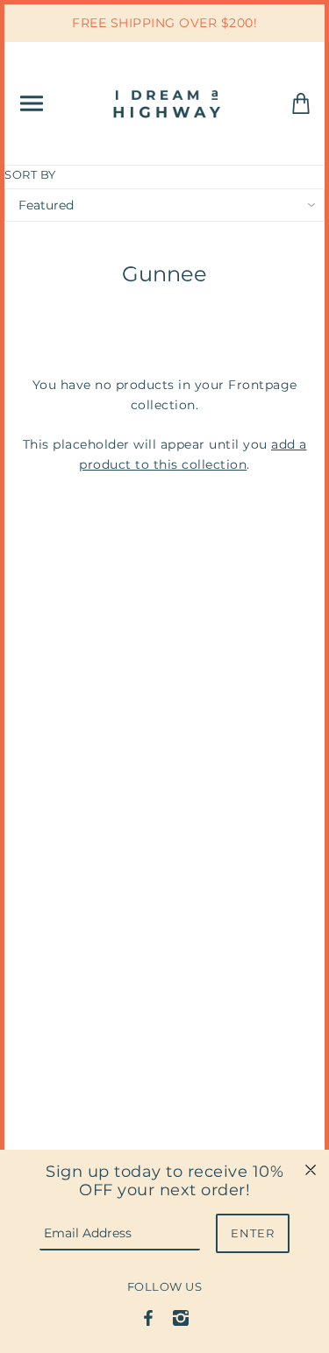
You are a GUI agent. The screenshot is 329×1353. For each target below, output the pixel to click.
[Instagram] (181, 1317)
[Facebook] (147, 1317)
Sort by (30, 174)
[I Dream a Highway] (168, 102)
